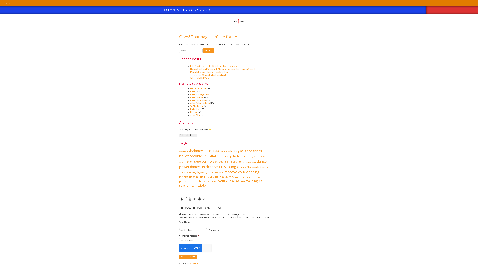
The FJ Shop (193, 214)
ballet (208, 150)
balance (196, 150)
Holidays (194, 112)
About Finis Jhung (187, 217)
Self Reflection (196, 106)
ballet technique (193, 156)
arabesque (184, 151)
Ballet (193, 91)
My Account (205, 214)
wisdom (203, 185)
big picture (259, 156)
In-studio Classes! (336, 10)
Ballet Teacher (197, 97)
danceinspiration (249, 162)
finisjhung (241, 167)
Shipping (256, 217)
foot (266, 167)
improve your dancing (241, 172)
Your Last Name (215, 230)
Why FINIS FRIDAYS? (199, 78)
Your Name (184, 222)
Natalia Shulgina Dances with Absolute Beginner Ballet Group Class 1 (222, 69)
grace (201, 172)
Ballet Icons (195, 109)
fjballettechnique (256, 167)
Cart (224, 214)
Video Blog (195, 115)
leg (212, 177)
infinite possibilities (192, 177)
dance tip (197, 166)
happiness (208, 173)
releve (242, 181)
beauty (250, 157)
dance (216, 161)
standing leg (254, 181)
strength (185, 185)
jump (208, 176)
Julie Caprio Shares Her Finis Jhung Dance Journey (213, 66)
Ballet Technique (198, 100)
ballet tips (227, 156)
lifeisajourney (240, 177)
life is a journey (224, 177)
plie (207, 181)
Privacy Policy (244, 217)
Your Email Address (189, 236)
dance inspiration (231, 161)
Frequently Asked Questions (208, 217)
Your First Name (185, 230)
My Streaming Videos (236, 214)
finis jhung (227, 166)
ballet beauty (220, 151)
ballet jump (233, 151)
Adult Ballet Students (200, 103)
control (207, 161)
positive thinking (228, 181)
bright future (193, 161)
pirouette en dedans (253, 177)
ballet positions (251, 151)
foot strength (189, 172)
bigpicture (182, 162)
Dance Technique (198, 88)
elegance (212, 167)
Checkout (216, 214)
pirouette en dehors (192, 181)
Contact (265, 217)
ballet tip (214, 156)
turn (194, 185)
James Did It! (194, 263)
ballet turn (240, 156)
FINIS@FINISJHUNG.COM (200, 207)
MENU (7, 3)
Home (184, 214)
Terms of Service (229, 217)
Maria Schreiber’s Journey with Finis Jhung (210, 72)
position (213, 181)
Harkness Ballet (217, 173)
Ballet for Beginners (199, 94)
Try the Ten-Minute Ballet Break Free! (208, 75)
